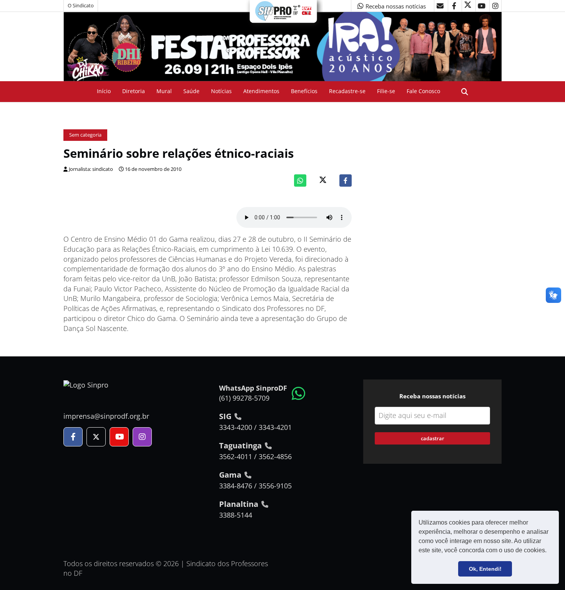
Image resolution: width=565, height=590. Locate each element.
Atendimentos (261, 91)
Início (104, 91)
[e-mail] (440, 6)
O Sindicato (81, 5)
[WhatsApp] (300, 180)
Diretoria (133, 91)
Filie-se (386, 91)
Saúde (191, 91)
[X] (468, 6)
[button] (549, 551)
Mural (164, 91)
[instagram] (495, 6)
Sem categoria (85, 135)
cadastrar (432, 438)
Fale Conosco (423, 91)
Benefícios (304, 91)
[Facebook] (345, 180)
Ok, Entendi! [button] (485, 569)
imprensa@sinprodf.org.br (106, 416)
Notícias (221, 91)
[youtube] (481, 6)
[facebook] (454, 6)
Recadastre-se (347, 91)
